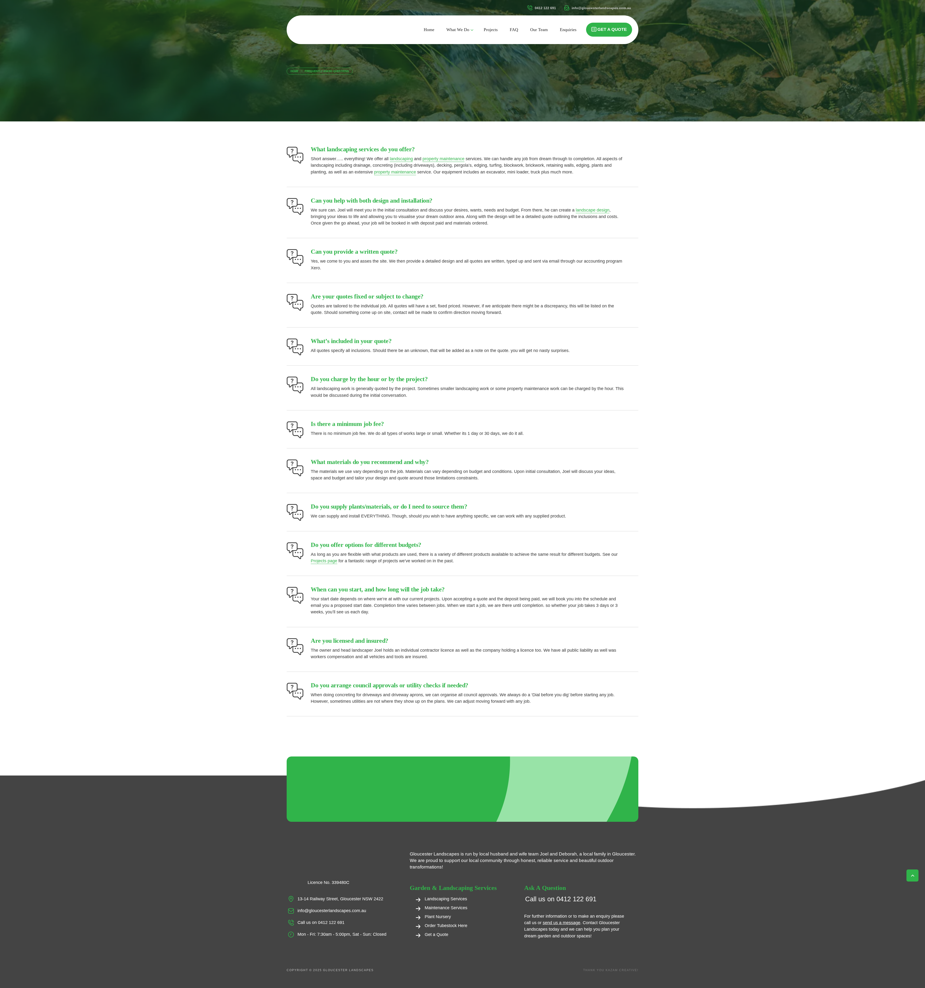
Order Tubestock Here (446, 925)
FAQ (514, 29)
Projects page (324, 560)
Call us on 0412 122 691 (320, 922)
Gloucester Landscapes (348, 970)
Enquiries (568, 29)
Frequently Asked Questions (327, 71)
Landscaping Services (446, 898)
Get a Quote (612, 29)
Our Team (539, 29)
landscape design (592, 210)
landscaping (401, 158)
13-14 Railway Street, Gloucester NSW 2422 (340, 898)
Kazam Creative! (622, 970)
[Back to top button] (913, 875)
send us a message (561, 922)
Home (429, 29)
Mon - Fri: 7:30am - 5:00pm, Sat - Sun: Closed (341, 934)
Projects (491, 29)
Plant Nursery (438, 916)
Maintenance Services (446, 907)
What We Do (457, 29)
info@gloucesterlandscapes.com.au (331, 910)
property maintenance (443, 158)
